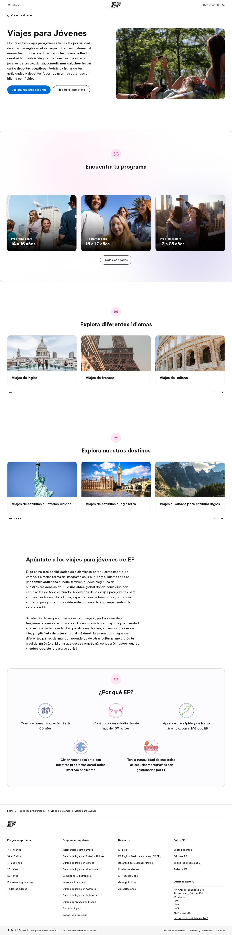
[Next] (222, 392)
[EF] (116, 5)
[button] (13, 5)
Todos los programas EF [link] (32, 810)
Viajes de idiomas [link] (60, 810)
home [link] (10, 810)
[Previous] (215, 392)
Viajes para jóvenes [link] (85, 810)
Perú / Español (19, 930)
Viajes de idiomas (21, 15)
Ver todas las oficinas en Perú (191, 918)
